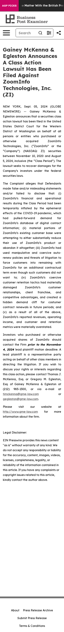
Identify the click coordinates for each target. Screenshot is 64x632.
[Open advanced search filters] (49, 33)
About (15, 610)
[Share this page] (58, 32)
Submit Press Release (32, 618)
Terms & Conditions (32, 626)
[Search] (40, 33)
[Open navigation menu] (6, 32)
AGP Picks (9, 5)
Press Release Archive (38, 610)
